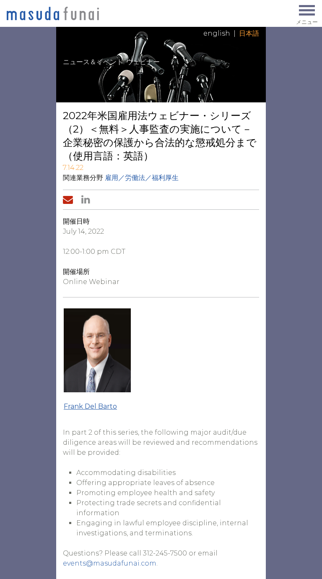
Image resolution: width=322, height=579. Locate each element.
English (216, 33)
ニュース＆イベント (93, 62)
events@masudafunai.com (109, 563)
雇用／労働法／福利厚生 (142, 178)
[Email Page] (69, 199)
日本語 (249, 33)
